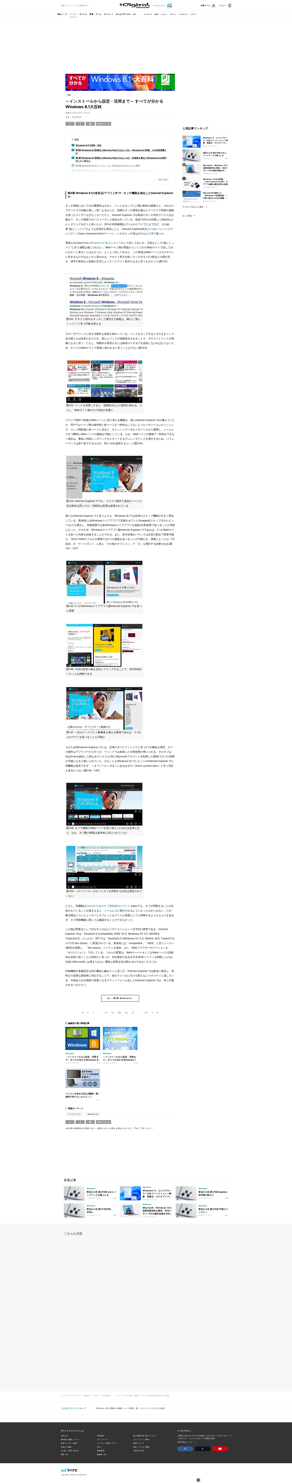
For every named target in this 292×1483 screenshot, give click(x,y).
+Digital (86, 1395)
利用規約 (100, 1436)
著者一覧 (64, 1454)
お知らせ (64, 1436)
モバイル (83, 14)
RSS (99, 1447)
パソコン (73, 14)
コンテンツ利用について (107, 1443)
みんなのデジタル (123, 14)
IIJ (134, 14)
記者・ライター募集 (141, 1447)
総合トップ (62, 14)
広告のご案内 (66, 1447)
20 (146, 1012)
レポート (173, 14)
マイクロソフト (74, 1114)
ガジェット (108, 14)
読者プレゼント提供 (69, 1443)
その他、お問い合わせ (70, 1451)
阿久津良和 (76, 117)
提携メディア (138, 1443)
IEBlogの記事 (146, 233)
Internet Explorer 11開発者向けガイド (108, 905)
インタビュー (183, 14)
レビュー (164, 14)
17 (133, 1012)
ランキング (148, 14)
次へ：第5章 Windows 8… (120, 998)
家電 (91, 14)
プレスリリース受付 (141, 1439)
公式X (156, 14)
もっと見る (187, 216)
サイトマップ (102, 1439)
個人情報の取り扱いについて (145, 1436)
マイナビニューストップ (70, 1395)
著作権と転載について (70, 1439)
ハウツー (193, 14)
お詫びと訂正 (138, 1451)
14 (112, 1012)
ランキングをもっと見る (192, 207)
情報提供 (100, 1451)
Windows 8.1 (98, 242)
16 (126, 1012)
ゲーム (98, 14)
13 (105, 1012)
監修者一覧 (101, 1454)
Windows (107, 1395)
